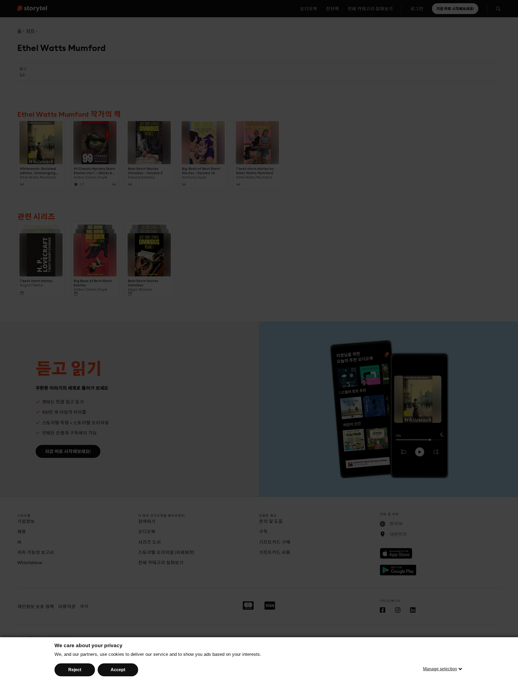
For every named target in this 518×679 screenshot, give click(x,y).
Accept (118, 669)
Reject (74, 669)
